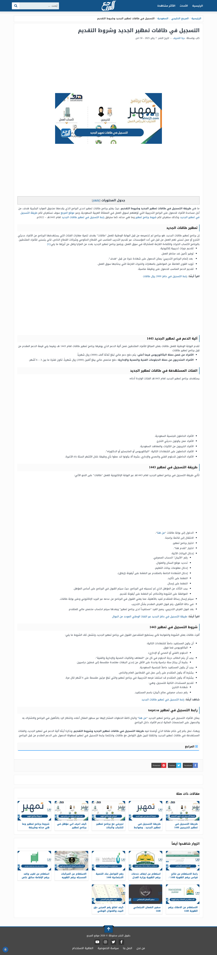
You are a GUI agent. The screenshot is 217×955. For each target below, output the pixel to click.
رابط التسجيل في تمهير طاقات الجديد (83, 217)
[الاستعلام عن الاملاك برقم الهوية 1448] (182, 894)
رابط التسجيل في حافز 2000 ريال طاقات (165, 276)
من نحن (140, 948)
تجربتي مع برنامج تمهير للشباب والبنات (109, 825)
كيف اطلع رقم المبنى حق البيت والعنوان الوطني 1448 (108, 911)
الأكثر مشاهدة (166, 5)
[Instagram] (105, 942)
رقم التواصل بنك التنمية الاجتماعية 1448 (109, 875)
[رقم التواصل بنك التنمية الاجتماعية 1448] (108, 860)
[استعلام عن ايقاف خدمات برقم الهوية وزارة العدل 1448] (145, 860)
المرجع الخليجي (180, 18)
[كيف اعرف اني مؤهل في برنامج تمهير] (71, 811)
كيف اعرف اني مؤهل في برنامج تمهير (71, 825)
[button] (108, 338)
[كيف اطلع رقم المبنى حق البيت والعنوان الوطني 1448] (108, 894)
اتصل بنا (127, 948)
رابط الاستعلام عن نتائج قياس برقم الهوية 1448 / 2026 (183, 877)
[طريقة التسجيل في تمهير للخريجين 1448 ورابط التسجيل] (182, 811)
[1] (48, 244)
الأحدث (184, 5)
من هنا (161, 532)
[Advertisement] (108, 67)
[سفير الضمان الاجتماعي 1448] (145, 894)
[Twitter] (113, 942)
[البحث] (16, 6)
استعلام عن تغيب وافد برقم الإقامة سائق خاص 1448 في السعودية (35, 877)
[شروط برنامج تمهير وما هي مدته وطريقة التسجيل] (34, 811)
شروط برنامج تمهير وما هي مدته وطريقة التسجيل (35, 827)
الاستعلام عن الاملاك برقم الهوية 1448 (183, 909)
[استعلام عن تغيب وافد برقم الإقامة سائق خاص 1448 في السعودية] (34, 860)
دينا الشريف (179, 38)
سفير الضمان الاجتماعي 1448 (147, 909)
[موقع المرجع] (108, 6)
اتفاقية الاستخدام (82, 948)
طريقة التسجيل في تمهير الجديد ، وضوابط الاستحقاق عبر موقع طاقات (147, 829)
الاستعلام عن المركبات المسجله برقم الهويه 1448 (73, 877)
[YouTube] (97, 942)
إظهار (96, 200)
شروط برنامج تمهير (145, 217)
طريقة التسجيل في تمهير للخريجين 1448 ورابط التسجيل (186, 827)
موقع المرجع (67, 212)
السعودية (162, 18)
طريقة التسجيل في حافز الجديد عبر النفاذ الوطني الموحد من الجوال (149, 616)
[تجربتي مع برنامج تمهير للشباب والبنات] (108, 811)
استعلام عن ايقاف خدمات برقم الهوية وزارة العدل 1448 (146, 877)
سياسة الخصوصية (108, 948)
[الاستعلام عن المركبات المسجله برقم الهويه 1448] (71, 860)
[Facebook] (121, 942)
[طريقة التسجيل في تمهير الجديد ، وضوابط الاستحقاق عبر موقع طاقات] (145, 811)
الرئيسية (197, 5)
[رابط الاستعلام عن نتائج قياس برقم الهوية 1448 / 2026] (182, 860)
